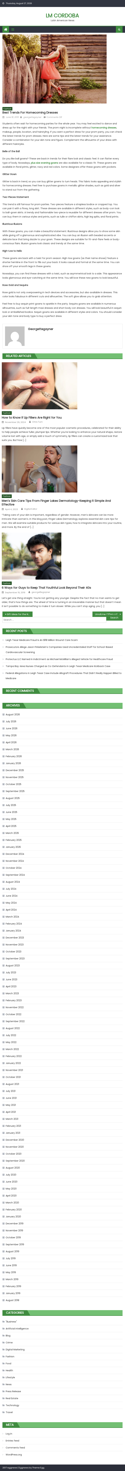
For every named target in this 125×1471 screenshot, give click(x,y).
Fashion (7, 108)
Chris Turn (37, 421)
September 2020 (15, 1160)
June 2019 (11, 1265)
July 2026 (11, 721)
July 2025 (11, 805)
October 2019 (13, 1237)
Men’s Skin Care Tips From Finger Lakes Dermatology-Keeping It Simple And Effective (56, 502)
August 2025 (13, 798)
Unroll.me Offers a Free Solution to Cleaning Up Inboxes (108, 614)
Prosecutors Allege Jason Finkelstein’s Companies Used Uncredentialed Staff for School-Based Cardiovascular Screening (59, 649)
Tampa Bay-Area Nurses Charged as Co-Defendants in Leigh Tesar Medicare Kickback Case (58, 666)
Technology (12, 1405)
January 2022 (13, 1063)
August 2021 (12, 1084)
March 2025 (12, 833)
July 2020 (11, 1174)
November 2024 (15, 861)
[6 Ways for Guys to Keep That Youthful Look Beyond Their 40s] (62, 556)
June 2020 (11, 1181)
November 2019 (14, 1230)
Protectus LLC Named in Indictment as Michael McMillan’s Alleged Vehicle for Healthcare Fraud (59, 659)
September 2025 (15, 791)
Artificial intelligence (17, 1328)
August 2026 (13, 714)
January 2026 (13, 763)
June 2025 (11, 812)
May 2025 (11, 819)
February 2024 (14, 923)
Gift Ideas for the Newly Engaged (19, 614)
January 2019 (13, 1293)
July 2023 (11, 972)
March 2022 (12, 1049)
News (9, 1384)
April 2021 (11, 1112)
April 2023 (11, 986)
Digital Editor (30, 509)
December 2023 (15, 937)
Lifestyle (10, 1377)
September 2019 (15, 1244)
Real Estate (12, 1398)
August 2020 (13, 1167)
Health (9, 1370)
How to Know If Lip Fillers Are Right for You (32, 417)
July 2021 (10, 1091)
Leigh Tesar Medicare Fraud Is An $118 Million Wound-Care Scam (42, 640)
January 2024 (13, 930)
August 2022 (13, 1028)
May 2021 (11, 1105)
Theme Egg (38, 1467)
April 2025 (11, 826)
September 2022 (15, 1021)
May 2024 (11, 902)
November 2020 (15, 1146)
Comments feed (15, 1447)
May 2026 (11, 735)
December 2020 (15, 1139)
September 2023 (15, 958)
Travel (9, 1412)
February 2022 (14, 1056)
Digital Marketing (15, 1349)
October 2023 (13, 951)
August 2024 (13, 881)
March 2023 (12, 993)
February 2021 (13, 1126)
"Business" (11, 1321)
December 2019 (14, 1223)
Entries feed (12, 1440)
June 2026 (11, 728)
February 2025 (14, 840)
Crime (9, 1342)
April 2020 (11, 1195)
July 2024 (11, 888)
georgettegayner (32, 117)
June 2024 (12, 895)
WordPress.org (14, 1454)
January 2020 (13, 1216)
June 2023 (11, 979)
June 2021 (11, 1098)
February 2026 (14, 756)
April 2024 (11, 909)
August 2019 (12, 1251)
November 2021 (14, 1070)
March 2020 (12, 1202)
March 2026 (12, 749)
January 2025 (13, 847)
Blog (8, 1335)
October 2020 (13, 1153)
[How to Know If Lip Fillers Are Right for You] (62, 385)
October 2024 (14, 868)
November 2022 (15, 1007)
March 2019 (12, 1279)
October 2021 (13, 1077)
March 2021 (12, 1119)
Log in (9, 1433)
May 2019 (11, 1272)
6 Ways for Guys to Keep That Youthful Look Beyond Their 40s (46, 587)
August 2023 (13, 965)
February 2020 (14, 1209)
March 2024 (12, 916)
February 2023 (14, 1000)
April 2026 (11, 742)
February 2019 (13, 1286)
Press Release (13, 1391)
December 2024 (15, 854)
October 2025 (13, 784)
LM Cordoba (62, 15)
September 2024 (15, 875)
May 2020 (11, 1188)
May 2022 (11, 1042)
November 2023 (15, 944)
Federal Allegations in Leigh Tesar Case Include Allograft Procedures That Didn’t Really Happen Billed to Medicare (64, 676)
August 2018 (12, 1300)
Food (8, 1363)
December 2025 (15, 770)
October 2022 (13, 1014)
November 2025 (15, 777)
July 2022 (11, 1035)
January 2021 (13, 1133)
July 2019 (11, 1258)
